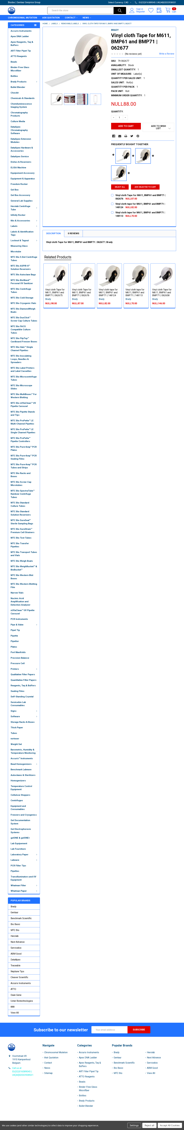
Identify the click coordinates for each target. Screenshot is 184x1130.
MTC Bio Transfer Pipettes (20, 545)
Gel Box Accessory (20, 195)
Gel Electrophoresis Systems (21, 831)
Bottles (14, 76)
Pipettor (15, 641)
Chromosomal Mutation (22, 17)
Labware (15, 860)
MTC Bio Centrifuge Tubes (21, 291)
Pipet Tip (15, 630)
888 (13, 1006)
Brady (13, 906)
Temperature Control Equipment (21, 788)
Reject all (149, 1125)
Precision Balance (20, 658)
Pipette (14, 635)
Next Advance (18, 942)
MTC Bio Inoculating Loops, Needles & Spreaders (21, 359)
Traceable (15, 965)
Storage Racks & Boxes (22, 722)
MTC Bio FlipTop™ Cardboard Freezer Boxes (24, 340)
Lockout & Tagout (20, 240)
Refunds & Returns (113, 1119)
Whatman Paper (19, 891)
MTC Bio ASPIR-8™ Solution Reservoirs (21, 267)
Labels (14, 226)
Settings (134, 1125)
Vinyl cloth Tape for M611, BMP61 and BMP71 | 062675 (55, 292)
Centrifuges (17, 800)
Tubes (14, 733)
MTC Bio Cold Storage (22, 297)
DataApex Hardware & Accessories (22, 149)
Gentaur (14, 912)
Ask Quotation (51, 17)
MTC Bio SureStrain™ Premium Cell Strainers (22, 531)
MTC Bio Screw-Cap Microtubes (21, 484)
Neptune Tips (17, 971)
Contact (70, 17)
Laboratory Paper (19, 854)
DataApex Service (20, 156)
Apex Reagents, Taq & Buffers (22, 44)
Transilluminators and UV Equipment (23, 878)
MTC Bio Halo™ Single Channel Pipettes (22, 349)
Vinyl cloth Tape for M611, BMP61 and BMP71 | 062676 (81, 292)
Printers (15, 669)
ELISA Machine (18, 167)
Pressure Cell (18, 663)
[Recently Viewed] (161, 10)
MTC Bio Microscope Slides (21, 387)
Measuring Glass (19, 246)
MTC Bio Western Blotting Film (24, 586)
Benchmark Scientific (21, 918)
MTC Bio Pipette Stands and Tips (23, 413)
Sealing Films (17, 691)
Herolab (15, 936)
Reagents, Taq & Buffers (23, 685)
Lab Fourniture (18, 849)
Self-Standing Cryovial (22, 696)
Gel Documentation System (20, 822)
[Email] (119, 136)
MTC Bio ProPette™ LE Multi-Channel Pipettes (22, 422)
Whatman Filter (18, 885)
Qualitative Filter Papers (23, 674)
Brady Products (18, 81)
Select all (120, 187)
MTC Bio (15, 930)
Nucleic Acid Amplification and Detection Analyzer (20, 601)
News (86, 17)
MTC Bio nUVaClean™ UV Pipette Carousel (23, 405)
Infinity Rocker (18, 215)
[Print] (125, 136)
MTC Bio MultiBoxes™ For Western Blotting (24, 396)
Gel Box (15, 189)
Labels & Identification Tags (22, 233)
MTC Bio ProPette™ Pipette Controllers (20, 440)
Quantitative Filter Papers (23, 680)
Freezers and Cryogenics (24, 815)
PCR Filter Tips (18, 865)
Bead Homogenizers (21, 764)
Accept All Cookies (170, 1125)
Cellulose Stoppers (20, 795)
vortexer (15, 738)
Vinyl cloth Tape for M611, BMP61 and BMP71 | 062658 (161, 292)
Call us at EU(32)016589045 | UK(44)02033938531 (22, 1071)
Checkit (15, 92)
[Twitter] (131, 136)
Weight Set (16, 744)
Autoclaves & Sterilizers (23, 775)
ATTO (13, 989)
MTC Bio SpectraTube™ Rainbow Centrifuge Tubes (22, 494)
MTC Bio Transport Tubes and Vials (24, 554)
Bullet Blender (18, 87)
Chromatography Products (19, 114)
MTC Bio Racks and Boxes (20, 475)
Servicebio (16, 947)
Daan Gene (16, 995)
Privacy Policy (155, 1119)
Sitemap (48, 1073)
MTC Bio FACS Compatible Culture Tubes (20, 329)
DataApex (15, 959)
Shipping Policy (71, 1119)
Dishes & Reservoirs (21, 162)
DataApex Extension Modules (21, 141)
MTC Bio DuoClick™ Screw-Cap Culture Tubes (24, 319)
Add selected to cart (145, 187)
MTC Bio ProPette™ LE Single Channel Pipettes (23, 431)
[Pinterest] (137, 136)
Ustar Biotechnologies (22, 1001)
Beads (14, 62)
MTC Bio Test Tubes (21, 538)
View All (15, 1012)
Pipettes (15, 871)
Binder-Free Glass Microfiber (20, 69)
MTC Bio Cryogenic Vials (23, 303)
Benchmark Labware (21, 769)
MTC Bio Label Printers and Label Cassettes (22, 370)
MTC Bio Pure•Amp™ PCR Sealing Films (24, 457)
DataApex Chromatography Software (19, 130)
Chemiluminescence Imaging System (21, 105)
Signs (13, 711)
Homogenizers (18, 780)
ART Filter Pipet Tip (21, 50)
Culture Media (18, 121)
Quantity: (117, 111)
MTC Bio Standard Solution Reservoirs (21, 513)
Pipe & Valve (17, 624)
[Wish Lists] (152, 10)
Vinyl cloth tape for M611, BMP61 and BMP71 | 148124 (108, 292)
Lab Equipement (19, 843)
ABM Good (16, 953)
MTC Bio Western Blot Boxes (22, 577)
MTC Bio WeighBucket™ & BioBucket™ (24, 568)
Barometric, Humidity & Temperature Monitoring (23, 751)
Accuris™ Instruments (22, 758)
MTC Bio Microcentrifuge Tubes (24, 378)
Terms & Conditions (29, 1119)
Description (53, 233)
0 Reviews (73, 233)
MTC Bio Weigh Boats (22, 561)
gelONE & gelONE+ (20, 838)
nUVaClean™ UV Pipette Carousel (22, 612)
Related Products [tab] (57, 257)
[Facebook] (113, 136)
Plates (14, 647)
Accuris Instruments (21, 31)
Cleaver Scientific (19, 977)
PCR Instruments (19, 619)
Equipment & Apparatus (23, 178)
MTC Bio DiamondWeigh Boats (23, 310)
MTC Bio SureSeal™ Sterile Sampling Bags (22, 522)
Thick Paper (17, 727)
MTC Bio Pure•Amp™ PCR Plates (24, 449)
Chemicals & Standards (22, 98)
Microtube (16, 251)
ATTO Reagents (19, 56)
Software (15, 716)
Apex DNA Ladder (20, 36)
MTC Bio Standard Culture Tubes (20, 504)
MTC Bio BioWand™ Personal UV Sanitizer (22, 282)
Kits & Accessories (20, 220)
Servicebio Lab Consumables (18, 704)
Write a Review (166, 53)
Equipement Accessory (22, 173)
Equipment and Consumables (18, 808)
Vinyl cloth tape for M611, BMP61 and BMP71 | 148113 (134, 292)
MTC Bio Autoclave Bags (23, 274)
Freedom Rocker (19, 184)
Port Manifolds (18, 652)
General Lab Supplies (21, 201)
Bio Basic (15, 924)
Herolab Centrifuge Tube (20, 208)
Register (140, 11)
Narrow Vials (17, 592)
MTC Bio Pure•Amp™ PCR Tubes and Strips (24, 466)
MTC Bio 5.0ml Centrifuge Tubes (24, 259)
